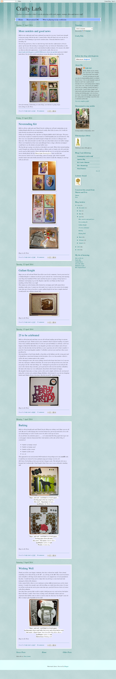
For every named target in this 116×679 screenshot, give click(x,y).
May (80, 214)
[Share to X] (52, 111)
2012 (78, 250)
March (81, 237)
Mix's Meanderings (82, 165)
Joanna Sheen (79, 262)
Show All (98, 171)
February (81, 240)
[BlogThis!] (50, 111)
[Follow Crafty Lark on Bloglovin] (83, 60)
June (80, 211)
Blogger (66, 666)
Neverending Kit (28, 124)
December (82, 208)
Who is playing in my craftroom (54, 19)
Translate (88, 31)
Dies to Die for (79, 258)
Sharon (77, 195)
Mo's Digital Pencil (80, 267)
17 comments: (41, 322)
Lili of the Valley (79, 264)
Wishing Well (26, 568)
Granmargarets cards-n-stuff (85, 156)
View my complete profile (82, 101)
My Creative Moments (83, 162)
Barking (23, 425)
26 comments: (41, 645)
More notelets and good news (35, 31)
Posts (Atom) (27, 656)
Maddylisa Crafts (79, 265)
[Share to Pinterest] (55, 111)
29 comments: (41, 111)
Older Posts (67, 652)
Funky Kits (78, 260)
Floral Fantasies (81, 169)
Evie (76, 197)
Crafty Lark (29, 8)
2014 (78, 205)
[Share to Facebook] (53, 111)
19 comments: (41, 257)
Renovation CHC (33, 19)
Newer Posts (20, 652)
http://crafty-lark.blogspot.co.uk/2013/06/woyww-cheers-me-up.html (38, 52)
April (80, 217)
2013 (78, 247)
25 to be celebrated (29, 335)
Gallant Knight (27, 270)
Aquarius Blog (81, 159)
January (81, 243)
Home (20, 19)
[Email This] (48, 111)
